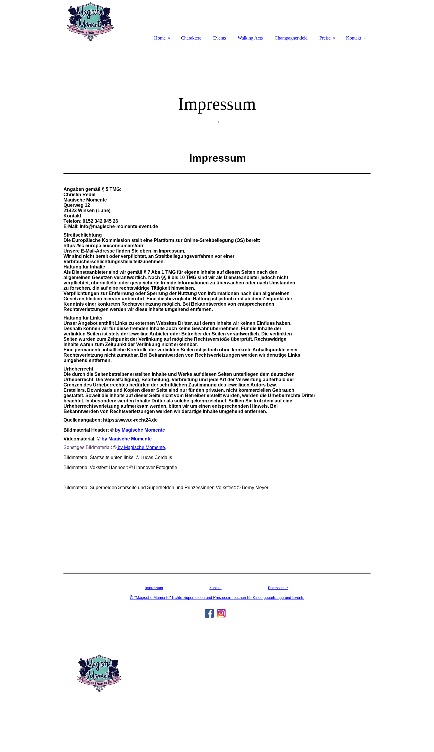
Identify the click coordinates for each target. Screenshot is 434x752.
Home (160, 37)
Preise (325, 37)
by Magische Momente (139, 429)
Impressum (154, 588)
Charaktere (191, 37)
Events (219, 37)
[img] (90, 21)
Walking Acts (250, 37)
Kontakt (215, 588)
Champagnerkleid (291, 37)
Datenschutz (278, 588)
